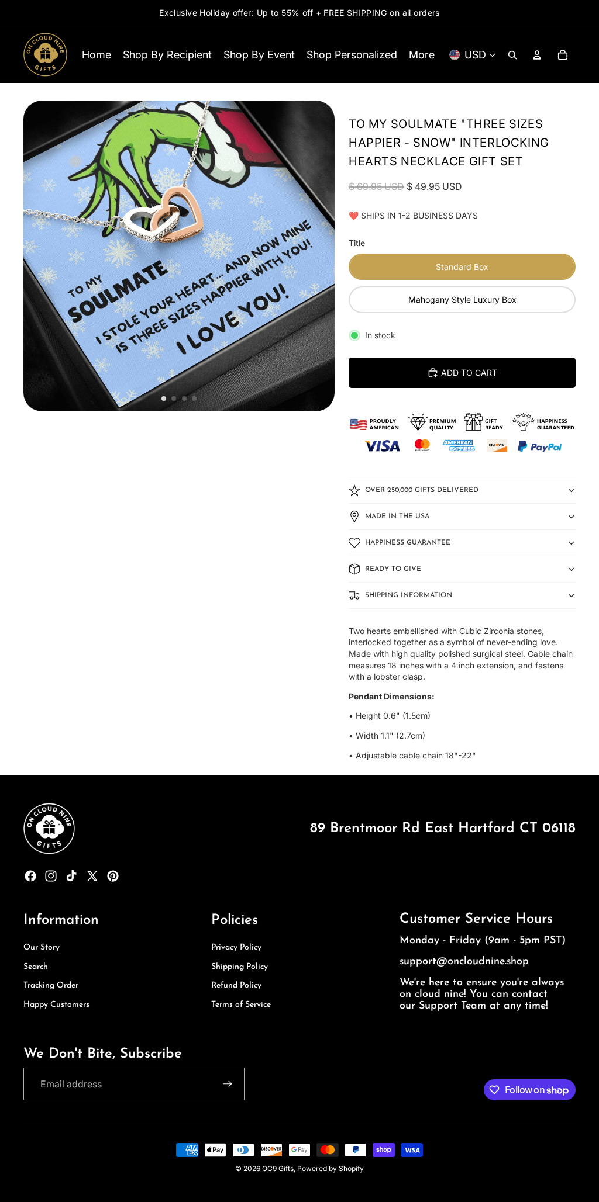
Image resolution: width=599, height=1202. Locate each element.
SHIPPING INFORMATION (408, 595)
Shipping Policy (239, 966)
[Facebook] (30, 876)
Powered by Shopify (330, 1168)
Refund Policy (236, 985)
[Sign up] (227, 1084)
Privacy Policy (236, 947)
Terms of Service (241, 1004)
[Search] (512, 55)
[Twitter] (92, 876)
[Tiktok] (71, 876)
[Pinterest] (113, 876)
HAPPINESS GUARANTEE (407, 542)
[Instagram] (51, 876)
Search (35, 966)
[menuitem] (421, 55)
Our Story (41, 947)
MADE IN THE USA (397, 516)
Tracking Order (50, 985)
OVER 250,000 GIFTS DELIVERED (421, 490)
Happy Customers (56, 1004)
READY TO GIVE (393, 569)
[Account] (537, 55)
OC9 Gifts (278, 1168)
